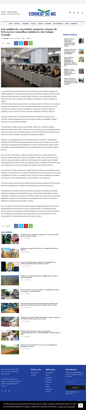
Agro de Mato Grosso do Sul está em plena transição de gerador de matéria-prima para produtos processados (39, 304)
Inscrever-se (75, 387)
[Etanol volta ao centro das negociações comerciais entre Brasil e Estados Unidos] (10, 239)
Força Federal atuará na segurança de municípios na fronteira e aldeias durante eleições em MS (38, 263)
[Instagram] (73, 12)
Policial (48, 391)
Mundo (48, 387)
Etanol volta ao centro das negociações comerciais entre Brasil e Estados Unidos (40, 235)
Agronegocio (50, 373)
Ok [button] (81, 405)
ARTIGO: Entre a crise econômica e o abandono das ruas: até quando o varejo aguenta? (40, 290)
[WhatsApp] (31, 43)
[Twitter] (77, 12)
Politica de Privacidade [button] (66, 407)
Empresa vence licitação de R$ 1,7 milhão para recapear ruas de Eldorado (70, 72)
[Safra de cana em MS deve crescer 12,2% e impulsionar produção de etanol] (10, 349)
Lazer (47, 384)
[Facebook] (70, 12)
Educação (49, 380)
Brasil (47, 375)
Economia (49, 377)
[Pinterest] (26, 43)
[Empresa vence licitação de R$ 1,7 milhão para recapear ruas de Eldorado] (10, 280)
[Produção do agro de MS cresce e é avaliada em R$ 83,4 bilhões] (10, 253)
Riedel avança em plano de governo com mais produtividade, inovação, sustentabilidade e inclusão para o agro (41, 332)
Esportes (48, 382)
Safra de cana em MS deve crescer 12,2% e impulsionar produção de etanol (39, 345)
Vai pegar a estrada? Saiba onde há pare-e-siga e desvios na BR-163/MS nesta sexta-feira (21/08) (41, 318)
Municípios (49, 389)
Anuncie (33, 375)
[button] (82, 12)
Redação (6, 38)
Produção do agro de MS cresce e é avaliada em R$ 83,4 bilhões (39, 249)
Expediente (34, 373)
